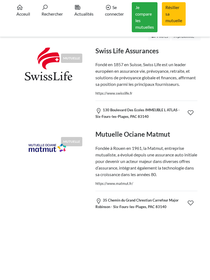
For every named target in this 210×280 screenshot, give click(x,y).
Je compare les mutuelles (144, 17)
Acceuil (23, 13)
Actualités (84, 13)
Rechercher (52, 13)
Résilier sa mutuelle (173, 14)
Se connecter (114, 10)
